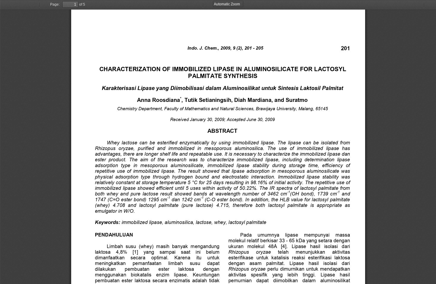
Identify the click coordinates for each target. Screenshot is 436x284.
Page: (55, 4)
